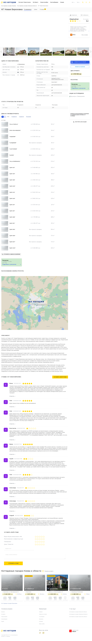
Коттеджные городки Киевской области (27, 5)
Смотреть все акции (80, 121)
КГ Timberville (29, 588)
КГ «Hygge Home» (53, 588)
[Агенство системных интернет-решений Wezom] (73, 631)
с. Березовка (21, 64)
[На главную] (8, 2)
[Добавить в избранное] (21, 576)
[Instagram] (43, 633)
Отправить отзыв (13, 563)
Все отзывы (85, 34)
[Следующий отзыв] (88, 31)
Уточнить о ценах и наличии (12, 254)
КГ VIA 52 (4, 588)
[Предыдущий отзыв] (69, 31)
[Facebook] (40, 633)
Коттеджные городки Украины (8, 5)
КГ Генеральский (75, 588)
